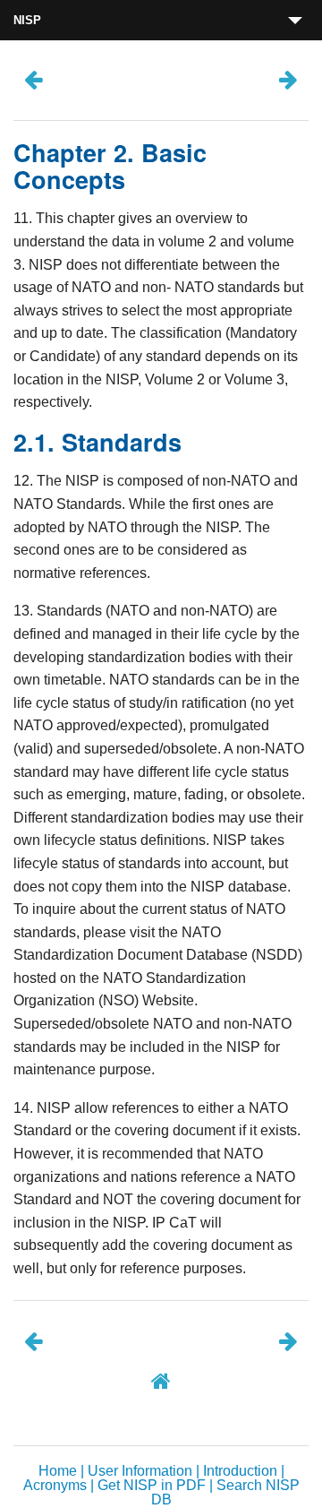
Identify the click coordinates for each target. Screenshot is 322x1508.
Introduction (240, 1470)
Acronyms (55, 1485)
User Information (140, 1470)
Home (57, 1470)
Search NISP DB (225, 1492)
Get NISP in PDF (151, 1485)
